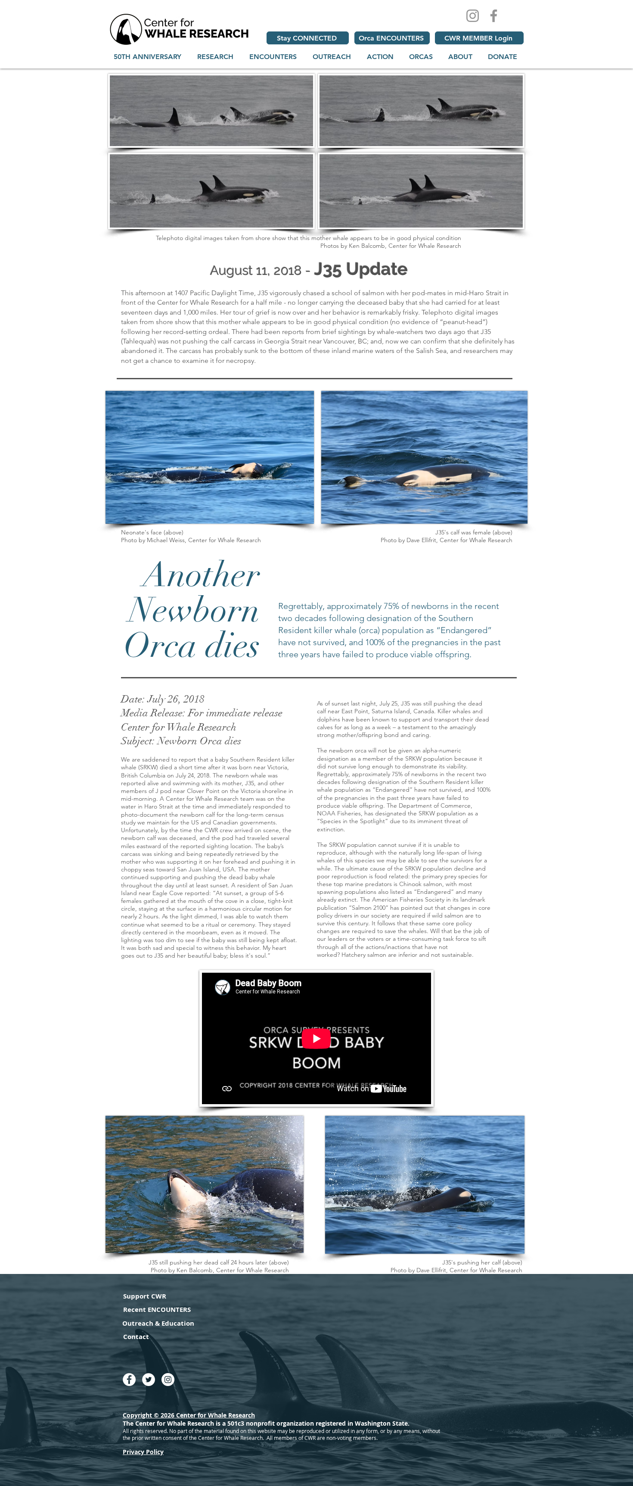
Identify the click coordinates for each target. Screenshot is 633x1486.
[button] (215, 57)
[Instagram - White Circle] (167, 1379)
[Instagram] (472, 15)
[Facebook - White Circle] (129, 1379)
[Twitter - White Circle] (148, 1379)
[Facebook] (493, 15)
